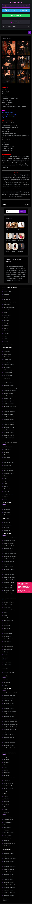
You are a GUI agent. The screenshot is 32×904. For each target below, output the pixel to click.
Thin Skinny (7, 507)
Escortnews (6, 899)
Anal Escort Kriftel (8, 587)
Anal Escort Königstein (9, 582)
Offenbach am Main (8, 649)
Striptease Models (8, 369)
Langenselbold (7, 607)
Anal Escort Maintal (8, 698)
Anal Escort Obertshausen (10, 729)
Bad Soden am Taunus (9, 307)
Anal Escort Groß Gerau (9, 543)
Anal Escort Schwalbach (9, 864)
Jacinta (8, 240)
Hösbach (6, 475)
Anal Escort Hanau (8, 548)
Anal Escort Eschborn (9, 432)
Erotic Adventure (8, 822)
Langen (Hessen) (8, 604)
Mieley (14, 251)
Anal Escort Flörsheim (9, 435)
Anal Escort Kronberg (9, 590)
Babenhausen (7, 299)
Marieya (14, 230)
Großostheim (7, 457)
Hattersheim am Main (9, 462)
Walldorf (6, 796)
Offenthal (6, 651)
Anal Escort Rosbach (9, 853)
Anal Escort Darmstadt (9, 411)
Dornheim (6, 325)
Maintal (5, 612)
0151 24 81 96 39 (17, 22)
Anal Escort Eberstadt (9, 422)
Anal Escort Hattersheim (9, 551)
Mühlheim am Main (8, 620)
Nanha (7, 251)
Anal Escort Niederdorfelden (10, 719)
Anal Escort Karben (8, 572)
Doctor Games (7, 354)
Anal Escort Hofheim (9, 561)
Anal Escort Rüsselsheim (10, 858)
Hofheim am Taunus (9, 473)
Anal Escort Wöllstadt (9, 895)
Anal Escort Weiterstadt (9, 884)
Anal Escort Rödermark (9, 747)
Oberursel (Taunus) (8, 646)
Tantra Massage (8, 372)
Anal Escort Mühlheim (9, 706)
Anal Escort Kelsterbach (9, 577)
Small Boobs (7, 522)
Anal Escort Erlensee (9, 429)
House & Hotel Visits (8, 832)
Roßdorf (6, 770)
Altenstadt (6, 294)
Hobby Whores (7, 827)
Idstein (5, 478)
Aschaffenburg (7, 291)
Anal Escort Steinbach (9, 869)
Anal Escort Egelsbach (9, 424)
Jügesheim (6, 481)
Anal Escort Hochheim (9, 558)
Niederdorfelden (8, 633)
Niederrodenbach (8, 638)
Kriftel (5, 499)
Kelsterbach (7, 488)
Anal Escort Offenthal (9, 737)
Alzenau (6, 296)
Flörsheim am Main (8, 344)
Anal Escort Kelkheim (9, 574)
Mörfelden (6, 617)
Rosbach (6, 767)
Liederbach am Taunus (9, 610)
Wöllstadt (6, 809)
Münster (6, 623)
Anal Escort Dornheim (9, 416)
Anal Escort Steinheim (9, 871)
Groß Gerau (6, 454)
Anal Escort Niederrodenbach (11, 724)
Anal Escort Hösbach (9, 564)
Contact (6, 680)
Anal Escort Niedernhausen (10, 721)
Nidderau (6, 631)
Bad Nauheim (7, 304)
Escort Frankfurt (16, 2)
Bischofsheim (7, 315)
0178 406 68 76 (17, 15)
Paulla (20, 230)
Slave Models (7, 367)
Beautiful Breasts (8, 525)
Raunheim (6, 759)
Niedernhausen (7, 636)
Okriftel (5, 654)
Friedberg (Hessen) (8, 447)
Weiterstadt (6, 799)
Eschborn (6, 341)
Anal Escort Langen (8, 592)
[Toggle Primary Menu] (29, 32)
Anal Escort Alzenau (8, 385)
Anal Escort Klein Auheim (10, 579)
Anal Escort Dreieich (9, 419)
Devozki (5, 900)
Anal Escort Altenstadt (9, 382)
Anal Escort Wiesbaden (9, 887)
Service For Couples (9, 364)
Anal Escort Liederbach (9, 695)
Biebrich (6, 312)
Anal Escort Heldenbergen (10, 553)
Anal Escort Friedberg (9, 437)
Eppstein (6, 336)
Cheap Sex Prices (8, 817)
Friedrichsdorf (7, 449)
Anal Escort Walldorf (8, 882)
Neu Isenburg (7, 628)
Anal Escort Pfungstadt (9, 742)
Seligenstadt (7, 780)
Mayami (20, 240)
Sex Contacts (7, 845)
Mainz (5, 615)
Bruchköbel (6, 317)
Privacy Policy (7, 682)
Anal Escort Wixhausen (9, 892)
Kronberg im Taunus (9, 602)
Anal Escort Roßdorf (8, 856)
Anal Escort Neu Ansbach (10, 711)
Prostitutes (6, 840)
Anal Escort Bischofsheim (10, 406)
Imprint (5, 685)
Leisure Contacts (8, 835)
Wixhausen (6, 806)
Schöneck (6, 775)
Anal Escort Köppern (9, 585)
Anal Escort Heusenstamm (10, 556)
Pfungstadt (6, 757)
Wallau (5, 793)
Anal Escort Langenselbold (10, 692)
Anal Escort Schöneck (9, 861)
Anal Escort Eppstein (9, 427)
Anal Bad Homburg (8, 393)
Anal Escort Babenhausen (10, 390)
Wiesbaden (6, 801)
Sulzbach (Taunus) (8, 788)
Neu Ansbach (7, 625)
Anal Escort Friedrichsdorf (10, 538)
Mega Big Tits (7, 530)
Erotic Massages (8, 375)
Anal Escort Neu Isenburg (10, 713)
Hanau (5, 460)
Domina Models (7, 356)
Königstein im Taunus (9, 494)
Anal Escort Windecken (9, 890)
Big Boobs (6, 527)
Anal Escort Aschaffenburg (10, 388)
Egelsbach (6, 333)
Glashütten (6, 452)
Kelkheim (6, 486)
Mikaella (20, 251)
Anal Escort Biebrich (8, 403)
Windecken (6, 804)
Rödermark (6, 762)
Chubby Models (7, 514)
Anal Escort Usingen (8, 877)
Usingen (6, 791)
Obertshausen (7, 644)
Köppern (6, 496)
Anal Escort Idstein (8, 566)
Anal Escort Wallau (8, 879)
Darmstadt (6, 320)
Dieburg (6, 323)
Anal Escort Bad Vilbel (9, 401)
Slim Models (7, 512)
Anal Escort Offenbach (9, 734)
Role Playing (7, 362)
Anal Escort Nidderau (9, 716)
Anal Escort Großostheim (10, 545)
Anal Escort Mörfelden (9, 703)
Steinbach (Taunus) (8, 783)
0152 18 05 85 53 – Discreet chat (17, 10)
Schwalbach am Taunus (9, 778)
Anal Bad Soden (8, 398)
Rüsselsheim (7, 772)
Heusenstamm (7, 468)
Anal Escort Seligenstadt (9, 866)
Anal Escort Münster (8, 708)
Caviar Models (7, 359)
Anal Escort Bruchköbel (9, 409)
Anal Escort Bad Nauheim (10, 395)
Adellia (14, 240)
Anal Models (7, 351)
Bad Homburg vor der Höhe (10, 302)
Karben (5, 483)
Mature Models (7, 664)
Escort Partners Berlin (9, 672)
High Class (6, 824)
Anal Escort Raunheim (9, 745)
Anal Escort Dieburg (8, 414)
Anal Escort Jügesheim (9, 569)
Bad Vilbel (6, 310)
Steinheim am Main (8, 785)
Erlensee (6, 338)
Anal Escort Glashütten (9, 540)
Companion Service (8, 819)
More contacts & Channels (9, 26)
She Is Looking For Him (9, 843)
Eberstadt (6, 330)
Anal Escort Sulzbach (9, 874)
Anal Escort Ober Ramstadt (10, 726)
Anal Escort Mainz (8, 700)
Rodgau (6, 764)
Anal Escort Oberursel (9, 732)
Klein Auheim (7, 491)
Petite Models (7, 509)
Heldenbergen (7, 465)
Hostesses (6, 830)
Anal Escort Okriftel (8, 740)
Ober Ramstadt (7, 641)
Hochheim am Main (8, 470)
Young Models (7, 662)
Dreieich (6, 328)
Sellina (7, 230)
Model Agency (7, 838)
